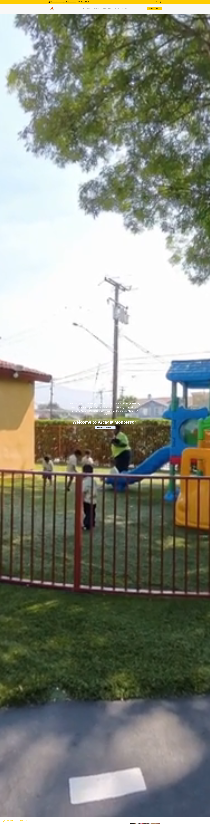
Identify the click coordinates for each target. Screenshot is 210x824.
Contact (124, 8)
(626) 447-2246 (85, 2)
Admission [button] (106, 8)
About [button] (116, 8)
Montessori (86, 8)
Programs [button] (96, 8)
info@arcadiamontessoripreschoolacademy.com (63, 2)
